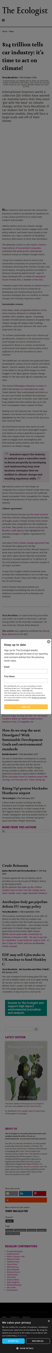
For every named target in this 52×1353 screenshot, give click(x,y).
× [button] (49, 1321)
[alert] (26, 1335)
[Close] (48, 641)
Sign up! (26, 706)
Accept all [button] (13, 1341)
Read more (22, 1335)
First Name (9, 676)
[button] (26, 1348)
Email (7, 667)
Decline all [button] (38, 1341)
